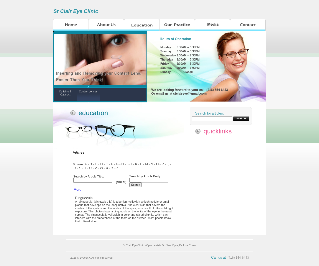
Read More (90, 221)
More (77, 189)
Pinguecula (84, 198)
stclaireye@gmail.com (190, 93)
